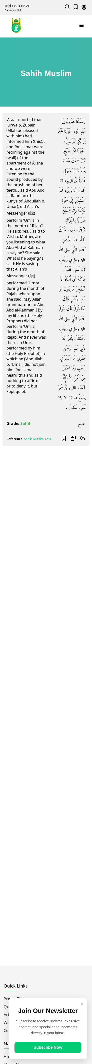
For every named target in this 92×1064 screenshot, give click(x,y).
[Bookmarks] (76, 7)
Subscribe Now (48, 1047)
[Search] (67, 7)
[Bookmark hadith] (64, 439)
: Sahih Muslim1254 (37, 439)
